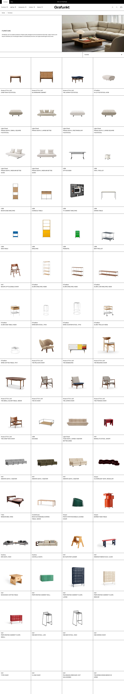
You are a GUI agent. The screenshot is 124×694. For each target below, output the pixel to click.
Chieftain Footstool (8, 92)
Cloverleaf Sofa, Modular (103, 478)
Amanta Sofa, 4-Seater (9, 478)
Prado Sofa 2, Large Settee (41, 130)
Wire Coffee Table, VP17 (9, 362)
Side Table (4, 248)
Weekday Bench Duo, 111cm (103, 557)
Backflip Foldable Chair (10, 286)
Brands (39, 7)
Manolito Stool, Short (102, 438)
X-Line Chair (36, 675)
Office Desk (67, 170)
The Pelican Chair (38, 362)
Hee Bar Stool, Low (39, 635)
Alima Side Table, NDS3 (9, 324)
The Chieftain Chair (8, 438)
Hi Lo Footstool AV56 (101, 92)
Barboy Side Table (100, 517)
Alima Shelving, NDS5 (70, 286)
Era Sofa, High (6, 557)
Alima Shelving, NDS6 (39, 286)
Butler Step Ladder (70, 557)
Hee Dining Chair (100, 635)
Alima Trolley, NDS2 (101, 324)
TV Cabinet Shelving (70, 210)
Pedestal (66, 248)
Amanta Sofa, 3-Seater (40, 478)
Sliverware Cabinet (39, 92)
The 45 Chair (36, 400)
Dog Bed (35, 438)
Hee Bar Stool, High (70, 635)
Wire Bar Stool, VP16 (39, 324)
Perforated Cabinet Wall (41, 595)
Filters (87, 54)
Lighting (12, 7)
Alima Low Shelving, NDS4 (103, 286)
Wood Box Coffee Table (9, 595)
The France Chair (100, 400)
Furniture (3, 7)
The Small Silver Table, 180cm (11, 400)
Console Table (37, 210)
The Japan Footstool (70, 92)
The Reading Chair (100, 362)
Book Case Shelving (8, 210)
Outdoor (31, 7)
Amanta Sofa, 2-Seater (71, 478)
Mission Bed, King (7, 517)
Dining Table (98, 210)
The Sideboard (68, 362)
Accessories (22, 7)
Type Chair (4, 675)
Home (3, 12)
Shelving (35, 248)
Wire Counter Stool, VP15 (72, 324)
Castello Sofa (37, 557)
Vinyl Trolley (99, 170)
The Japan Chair (68, 400)
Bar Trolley (98, 248)
